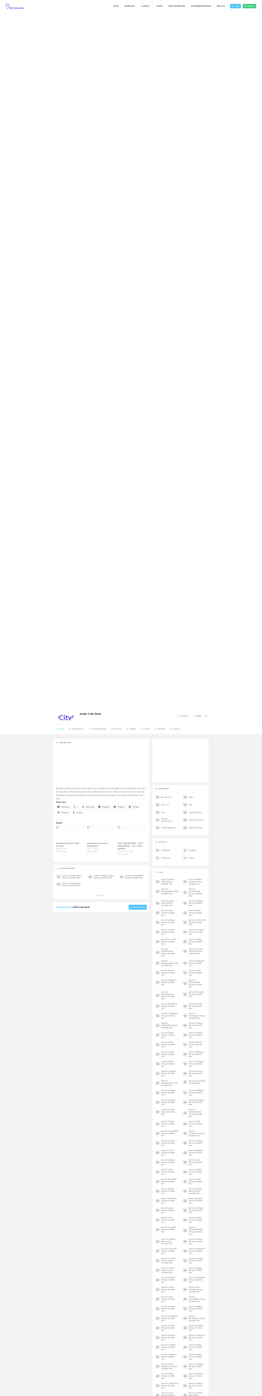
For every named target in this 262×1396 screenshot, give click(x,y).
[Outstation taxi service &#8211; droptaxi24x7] (101, 834)
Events (160, 6)
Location (145, 6)
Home (116, 6)
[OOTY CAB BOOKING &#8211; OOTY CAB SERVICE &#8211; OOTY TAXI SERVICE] (132, 834)
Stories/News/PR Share (201, 6)
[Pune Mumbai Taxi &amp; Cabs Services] (70, 834)
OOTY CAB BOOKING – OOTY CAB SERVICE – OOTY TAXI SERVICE (130, 846)
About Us (221, 6)
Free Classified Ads (177, 6)
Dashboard (129, 6)
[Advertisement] (101, 768)
